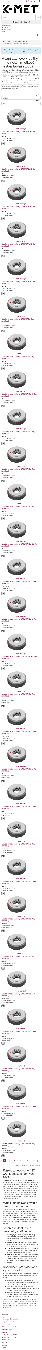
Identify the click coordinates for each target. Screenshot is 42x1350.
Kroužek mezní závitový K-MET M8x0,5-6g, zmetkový (18, 282)
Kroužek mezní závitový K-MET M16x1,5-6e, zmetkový (18, 994)
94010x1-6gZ (21, 354)
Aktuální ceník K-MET (8, 1340)
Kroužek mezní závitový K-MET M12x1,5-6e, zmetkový (18, 582)
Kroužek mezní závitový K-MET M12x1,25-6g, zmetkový (19, 544)
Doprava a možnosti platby (9, 1319)
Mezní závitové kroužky (20, 42)
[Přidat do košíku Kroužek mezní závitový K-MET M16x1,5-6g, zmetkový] (3, 1043)
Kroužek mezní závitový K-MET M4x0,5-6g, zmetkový (18, 132)
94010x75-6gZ (21, 429)
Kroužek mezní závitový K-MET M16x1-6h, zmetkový (18, 957)
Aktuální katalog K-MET (8, 1338)
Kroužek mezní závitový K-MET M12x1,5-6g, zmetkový (18, 619)
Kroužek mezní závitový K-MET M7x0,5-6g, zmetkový (18, 245)
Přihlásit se (4, 27)
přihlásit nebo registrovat (30, 52)
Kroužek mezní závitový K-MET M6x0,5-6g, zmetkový (18, 207)
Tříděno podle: (36, 95)
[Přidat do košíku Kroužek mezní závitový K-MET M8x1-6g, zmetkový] (3, 331)
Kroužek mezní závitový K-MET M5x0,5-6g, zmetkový (18, 170)
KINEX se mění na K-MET (9, 1327)
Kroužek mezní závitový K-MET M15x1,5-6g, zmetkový (18, 882)
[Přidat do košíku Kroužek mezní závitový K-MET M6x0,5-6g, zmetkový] (3, 218)
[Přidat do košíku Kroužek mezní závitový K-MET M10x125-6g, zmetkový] (3, 406)
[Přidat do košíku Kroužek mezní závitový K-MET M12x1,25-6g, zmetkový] (3, 556)
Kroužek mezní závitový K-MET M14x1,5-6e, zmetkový (18, 732)
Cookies (3, 1347)
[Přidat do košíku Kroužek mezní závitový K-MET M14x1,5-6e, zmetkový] (3, 743)
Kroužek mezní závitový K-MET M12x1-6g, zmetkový (18, 470)
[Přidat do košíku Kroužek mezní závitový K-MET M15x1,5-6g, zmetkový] (3, 893)
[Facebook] (36, 1)
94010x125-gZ (21, 391)
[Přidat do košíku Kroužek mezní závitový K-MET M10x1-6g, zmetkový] (3, 368)
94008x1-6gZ (21, 316)
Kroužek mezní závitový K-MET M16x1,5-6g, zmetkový (18, 1032)
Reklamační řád (6, 1325)
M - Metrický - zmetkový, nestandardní (16, 43)
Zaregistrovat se (6, 29)
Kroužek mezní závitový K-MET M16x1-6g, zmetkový (18, 919)
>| (37, 1161)
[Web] (39, 1)
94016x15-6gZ (21, 1028)
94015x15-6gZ (21, 879)
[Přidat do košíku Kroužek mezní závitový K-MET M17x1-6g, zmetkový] (3, 1080)
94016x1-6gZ (21, 916)
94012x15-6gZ (21, 616)
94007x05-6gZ (21, 241)
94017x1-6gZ (21, 1066)
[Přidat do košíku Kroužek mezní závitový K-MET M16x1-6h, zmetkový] (3, 968)
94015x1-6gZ (21, 841)
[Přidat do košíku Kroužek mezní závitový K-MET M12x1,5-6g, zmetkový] (3, 631)
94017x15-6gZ (21, 1103)
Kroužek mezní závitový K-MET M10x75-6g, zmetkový (18, 432)
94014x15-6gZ (21, 766)
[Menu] (37, 35)
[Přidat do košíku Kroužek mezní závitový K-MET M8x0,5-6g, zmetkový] (3, 293)
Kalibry (9, 42)
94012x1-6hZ (21, 504)
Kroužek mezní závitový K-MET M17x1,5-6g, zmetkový (18, 1107)
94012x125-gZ (21, 541)
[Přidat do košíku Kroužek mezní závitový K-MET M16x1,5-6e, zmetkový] (3, 1006)
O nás (3, 1317)
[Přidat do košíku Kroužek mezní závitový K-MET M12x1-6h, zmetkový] (3, 518)
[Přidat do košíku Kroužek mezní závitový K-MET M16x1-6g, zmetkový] (3, 931)
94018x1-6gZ (21, 1141)
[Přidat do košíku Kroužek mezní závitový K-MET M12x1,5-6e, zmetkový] (3, 593)
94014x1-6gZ (21, 691)
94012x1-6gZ (21, 466)
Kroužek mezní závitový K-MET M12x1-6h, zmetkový (18, 507)
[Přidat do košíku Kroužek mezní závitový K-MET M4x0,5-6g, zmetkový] (3, 143)
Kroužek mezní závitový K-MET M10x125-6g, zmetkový (19, 395)
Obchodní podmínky (7, 1321)
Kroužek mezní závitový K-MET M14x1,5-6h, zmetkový (18, 807)
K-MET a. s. (28, 1)
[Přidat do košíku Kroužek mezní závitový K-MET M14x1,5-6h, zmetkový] (3, 818)
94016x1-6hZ (21, 953)
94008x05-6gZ (21, 279)
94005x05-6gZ (21, 166)
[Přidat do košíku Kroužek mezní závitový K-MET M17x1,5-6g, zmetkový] (3, 1118)
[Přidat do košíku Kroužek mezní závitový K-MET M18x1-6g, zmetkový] (3, 1155)
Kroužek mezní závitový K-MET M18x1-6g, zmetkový (18, 1144)
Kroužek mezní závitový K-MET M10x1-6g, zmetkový (18, 357)
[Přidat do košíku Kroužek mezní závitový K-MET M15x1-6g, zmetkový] (3, 856)
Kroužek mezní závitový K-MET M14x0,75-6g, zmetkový (19, 657)
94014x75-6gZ (21, 654)
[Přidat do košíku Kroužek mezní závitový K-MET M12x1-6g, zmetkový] (3, 481)
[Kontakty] (34, 1)
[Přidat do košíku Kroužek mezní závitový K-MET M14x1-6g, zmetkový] (3, 706)
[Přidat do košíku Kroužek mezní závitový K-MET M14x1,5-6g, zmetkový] (3, 781)
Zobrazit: (38, 101)
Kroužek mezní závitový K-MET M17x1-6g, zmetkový (18, 1069)
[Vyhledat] (38, 17)
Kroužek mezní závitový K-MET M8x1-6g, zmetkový (17, 320)
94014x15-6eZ (21, 729)
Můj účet (4, 1345)
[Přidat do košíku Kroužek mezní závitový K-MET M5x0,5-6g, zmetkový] (3, 181)
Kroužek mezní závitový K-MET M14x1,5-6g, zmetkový (18, 769)
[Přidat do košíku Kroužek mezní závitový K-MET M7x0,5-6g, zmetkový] (3, 256)
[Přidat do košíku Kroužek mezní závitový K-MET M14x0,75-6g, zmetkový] (3, 668)
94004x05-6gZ (21, 129)
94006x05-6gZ (21, 204)
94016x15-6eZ (21, 991)
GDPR (3, 1323)
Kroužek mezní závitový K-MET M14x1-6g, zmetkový (18, 694)
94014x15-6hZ (21, 804)
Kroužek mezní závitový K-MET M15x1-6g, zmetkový (18, 844)
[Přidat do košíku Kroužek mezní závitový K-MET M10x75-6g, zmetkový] (3, 443)
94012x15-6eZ (21, 579)
